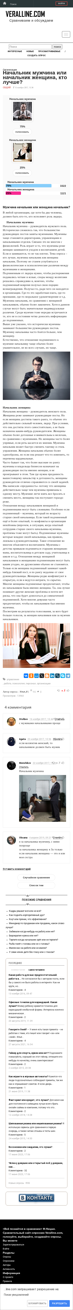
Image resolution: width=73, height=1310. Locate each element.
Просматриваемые (49, 51)
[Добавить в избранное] (31, 691)
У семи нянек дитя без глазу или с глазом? (31, 952)
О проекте (8, 1277)
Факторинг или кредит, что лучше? (29, 1100)
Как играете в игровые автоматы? (28, 1076)
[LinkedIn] (52, 675)
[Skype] (62, 675)
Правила (7, 1281)
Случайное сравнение (36, 877)
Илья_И (24, 691)
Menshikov (25, 763)
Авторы (7, 1265)
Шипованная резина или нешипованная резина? (35, 1123)
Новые (30, 51)
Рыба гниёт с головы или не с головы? (29, 944)
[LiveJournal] (57, 675)
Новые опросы (16, 1183)
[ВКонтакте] (26, 675)
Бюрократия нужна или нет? (23, 935)
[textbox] (30, 46)
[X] (41, 675)
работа (7, 683)
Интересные (15, 51)
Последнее (15, 963)
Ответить (23, 767)
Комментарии (18, 970)
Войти (61, 3)
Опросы (7, 1257)
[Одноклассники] (31, 675)
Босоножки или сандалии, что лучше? (30, 1147)
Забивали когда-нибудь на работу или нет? (32, 931)
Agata (22, 739)
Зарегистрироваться (13, 1244)
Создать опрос (36, 55)
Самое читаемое (36, 970)
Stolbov (23, 719)
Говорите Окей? (18, 1029)
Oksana (23, 837)
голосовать (22, 131)
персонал (31, 683)
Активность (9, 1269)
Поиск (13, 4)
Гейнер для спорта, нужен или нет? (29, 1053)
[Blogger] (47, 675)
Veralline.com (25, 13)
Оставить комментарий (17, 869)
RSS (28, 1183)
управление (13, 679)
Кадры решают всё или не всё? (25, 911)
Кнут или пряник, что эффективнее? (28, 919)
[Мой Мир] (36, 675)
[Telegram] (68, 675)
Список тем (36, 885)
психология (18, 683)
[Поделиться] (38, 691)
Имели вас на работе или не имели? (28, 948)
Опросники (8, 1261)
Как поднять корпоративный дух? (27, 915)
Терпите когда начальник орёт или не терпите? (33, 939)
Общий (7, 87)
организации (44, 683)
